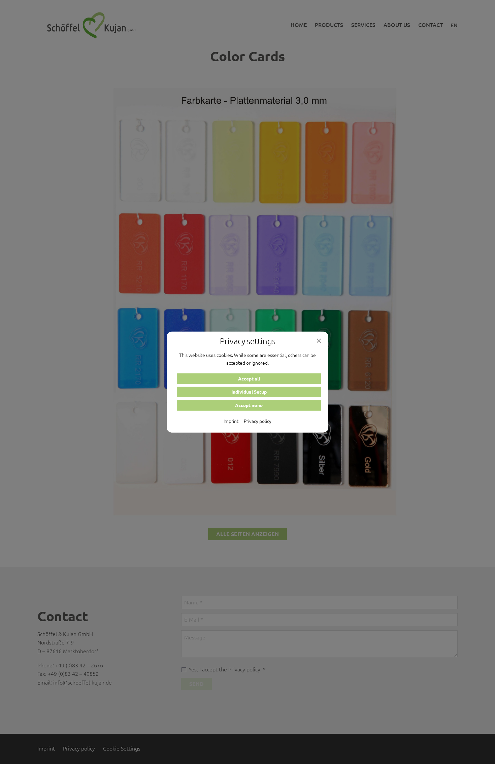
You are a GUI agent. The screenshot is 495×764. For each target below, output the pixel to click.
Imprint (231, 421)
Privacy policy (257, 421)
